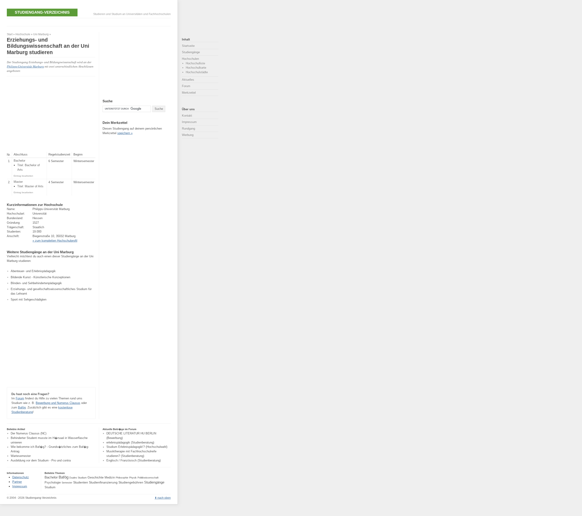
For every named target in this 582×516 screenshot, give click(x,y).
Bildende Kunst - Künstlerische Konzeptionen (40, 277)
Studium (50, 487)
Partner (17, 481)
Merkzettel (189, 92)
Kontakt (187, 115)
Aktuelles (188, 79)
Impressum (189, 122)
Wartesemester (21, 456)
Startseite (188, 46)
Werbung (187, 135)
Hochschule (22, 34)
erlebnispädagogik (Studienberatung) (130, 442)
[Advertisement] (89, 21)
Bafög (22, 407)
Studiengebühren (130, 482)
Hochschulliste (195, 63)
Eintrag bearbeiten (23, 176)
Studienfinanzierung (103, 482)
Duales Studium (78, 477)
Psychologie (53, 482)
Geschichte (96, 477)
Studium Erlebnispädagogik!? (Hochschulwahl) (136, 447)
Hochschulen (190, 58)
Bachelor (51, 477)
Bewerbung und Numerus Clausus (58, 403)
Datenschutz (20, 477)
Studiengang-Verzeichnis (42, 12)
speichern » (125, 133)
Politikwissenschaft (148, 477)
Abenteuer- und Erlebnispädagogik (33, 271)
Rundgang (188, 128)
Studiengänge (191, 52)
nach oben (164, 497)
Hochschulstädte (197, 72)
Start (10, 34)
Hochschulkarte (196, 67)
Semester (67, 482)
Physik (133, 477)
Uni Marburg (41, 34)
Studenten (80, 482)
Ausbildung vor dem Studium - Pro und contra (41, 460)
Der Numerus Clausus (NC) (28, 433)
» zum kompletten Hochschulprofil (55, 240)
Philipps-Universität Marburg (25, 66)
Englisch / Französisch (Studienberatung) (133, 460)
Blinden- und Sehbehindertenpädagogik (36, 283)
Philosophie (122, 477)
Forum (20, 398)
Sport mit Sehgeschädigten (28, 299)
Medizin (110, 477)
